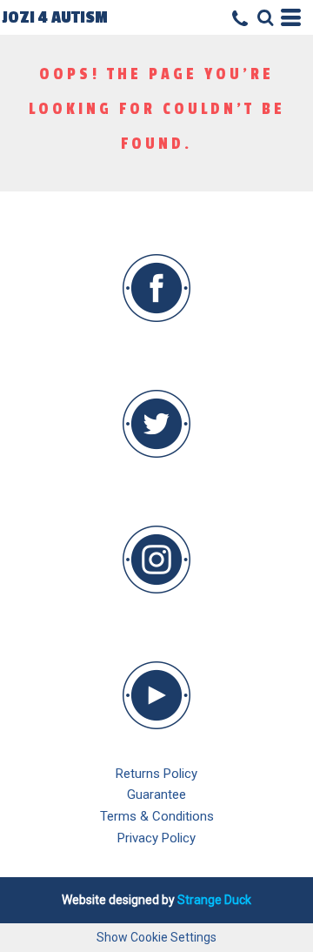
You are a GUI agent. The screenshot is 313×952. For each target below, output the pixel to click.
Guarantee (156, 794)
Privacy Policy (156, 838)
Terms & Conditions (157, 816)
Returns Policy (156, 773)
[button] (156, 288)
